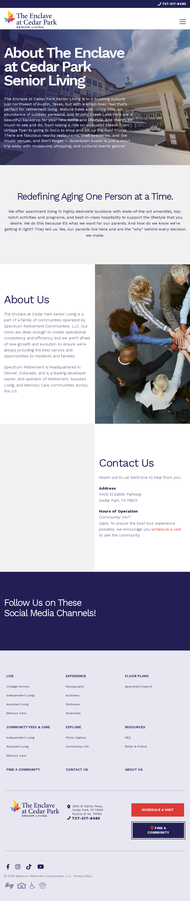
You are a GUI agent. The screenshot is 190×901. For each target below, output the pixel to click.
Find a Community (158, 830)
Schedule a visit (158, 810)
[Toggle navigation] (182, 22)
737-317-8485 (173, 4)
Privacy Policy (83, 876)
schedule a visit (166, 529)
